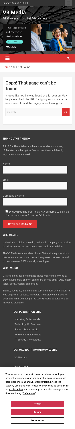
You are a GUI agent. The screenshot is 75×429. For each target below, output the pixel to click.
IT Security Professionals (28, 339)
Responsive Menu (68, 3)
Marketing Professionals (27, 319)
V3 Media (14, 12)
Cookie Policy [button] (16, 389)
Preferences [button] (29, 393)
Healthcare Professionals (28, 334)
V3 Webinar (21, 357)
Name (6, 163)
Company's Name (13, 195)
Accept (37, 403)
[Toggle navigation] (7, 58)
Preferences (37, 420)
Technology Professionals (28, 324)
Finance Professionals (26, 329)
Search (66, 112)
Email (6, 179)
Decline (37, 412)
